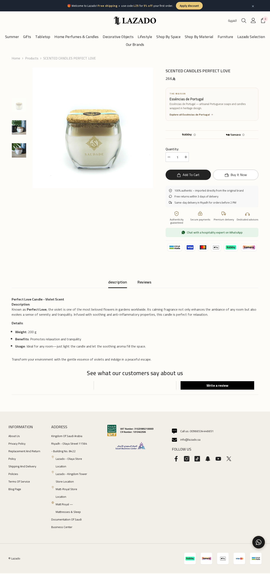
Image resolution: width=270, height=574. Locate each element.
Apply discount (189, 5)
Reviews (144, 282)
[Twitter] (229, 459)
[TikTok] (197, 459)
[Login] (253, 20)
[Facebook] (176, 459)
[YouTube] (218, 459)
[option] (93, 128)
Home (16, 58)
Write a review (217, 385)
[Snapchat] (208, 459)
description (117, 282)
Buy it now (239, 175)
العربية (232, 20)
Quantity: (172, 149)
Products (31, 58)
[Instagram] (186, 459)
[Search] (243, 20)
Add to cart (191, 175)
